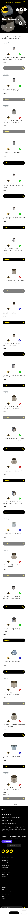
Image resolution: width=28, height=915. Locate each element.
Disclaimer (3, 870)
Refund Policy (4, 860)
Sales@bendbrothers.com (10, 823)
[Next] (25, 2)
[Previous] (3, 2)
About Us (3, 885)
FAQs (2, 896)
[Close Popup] (27, 909)
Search (3, 898)
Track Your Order (5, 894)
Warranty (3, 876)
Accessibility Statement (6, 872)
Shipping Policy (5, 863)
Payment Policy (4, 874)
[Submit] (25, 907)
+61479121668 (8, 820)
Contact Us (3, 887)
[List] (25, 23)
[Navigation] (25, 9)
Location (3, 889)
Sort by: (4, 27)
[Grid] (20, 23)
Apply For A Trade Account (7, 892)
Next (15, 804)
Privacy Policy (4, 867)
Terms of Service (5, 865)
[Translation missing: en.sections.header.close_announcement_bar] (27, 2)
